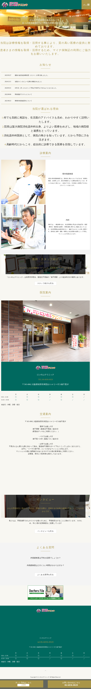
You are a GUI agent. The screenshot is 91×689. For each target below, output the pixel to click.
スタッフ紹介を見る (45, 283)
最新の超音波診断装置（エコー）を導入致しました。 (32, 75)
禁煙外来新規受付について (23, 101)
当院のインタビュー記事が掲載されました (28, 81)
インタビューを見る (45, 531)
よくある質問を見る (45, 575)
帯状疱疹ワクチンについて (23, 94)
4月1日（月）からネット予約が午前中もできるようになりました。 (36, 88)
